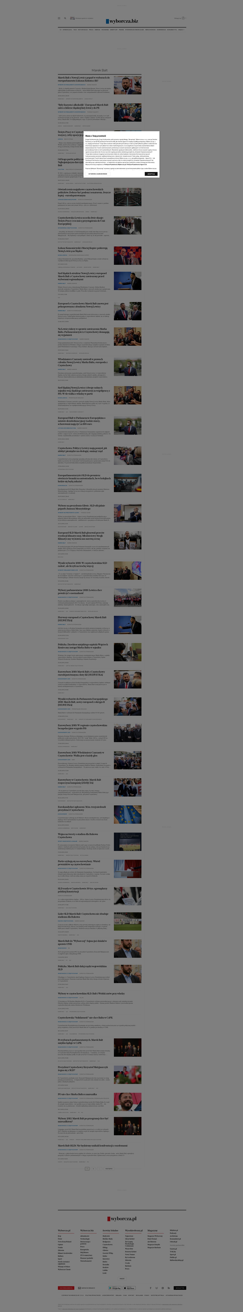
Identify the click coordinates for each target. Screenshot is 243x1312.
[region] (121, 154)
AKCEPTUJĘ (151, 174)
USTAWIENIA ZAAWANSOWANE (98, 174)
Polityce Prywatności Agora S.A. (137, 164)
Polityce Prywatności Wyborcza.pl (115, 164)
